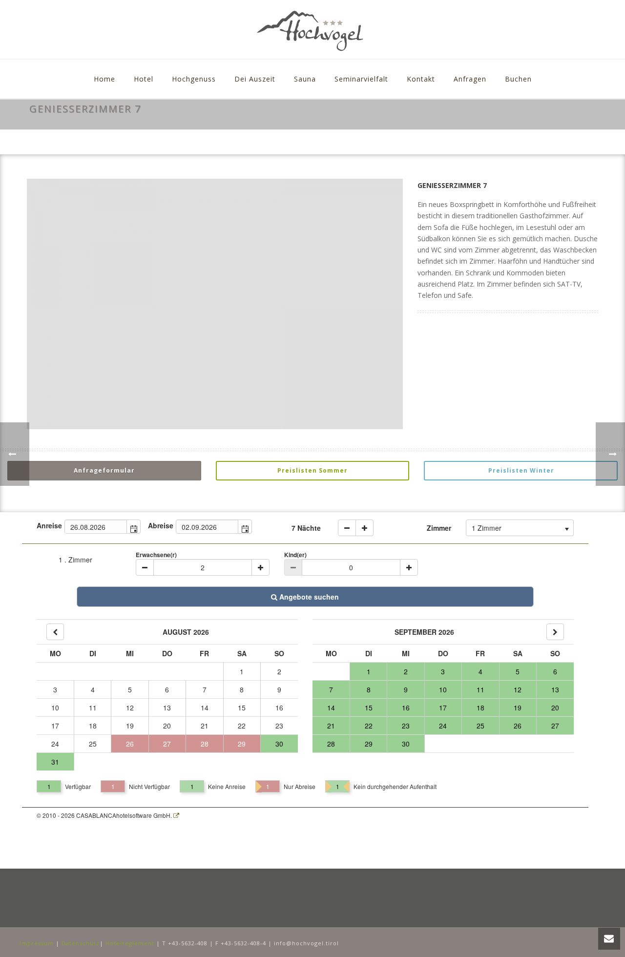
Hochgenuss (194, 78)
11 (93, 707)
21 (204, 725)
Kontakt (421, 78)
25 (93, 744)
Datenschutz (81, 943)
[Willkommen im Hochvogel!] (312, 29)
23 (279, 725)
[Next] (555, 632)
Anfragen (470, 78)
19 (130, 725)
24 (55, 744)
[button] (133, 526)
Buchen (518, 78)
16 (279, 707)
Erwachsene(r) (156, 554)
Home (104, 78)
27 (167, 744)
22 (242, 725)
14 (204, 707)
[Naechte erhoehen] (364, 528)
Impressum (37, 943)
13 (167, 707)
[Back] (55, 632)
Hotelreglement (129, 943)
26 (130, 744)
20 (167, 725)
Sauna (305, 78)
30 (279, 744)
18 (93, 725)
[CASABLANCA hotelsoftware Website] (176, 815)
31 (55, 762)
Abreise (160, 525)
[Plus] (260, 567)
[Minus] (145, 567)
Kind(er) (295, 554)
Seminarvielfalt (361, 78)
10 (55, 707)
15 (242, 707)
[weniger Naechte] (347, 528)
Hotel (143, 78)
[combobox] (96, 526)
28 (204, 744)
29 (242, 744)
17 (55, 725)
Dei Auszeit (254, 78)
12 (130, 707)
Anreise (49, 525)
